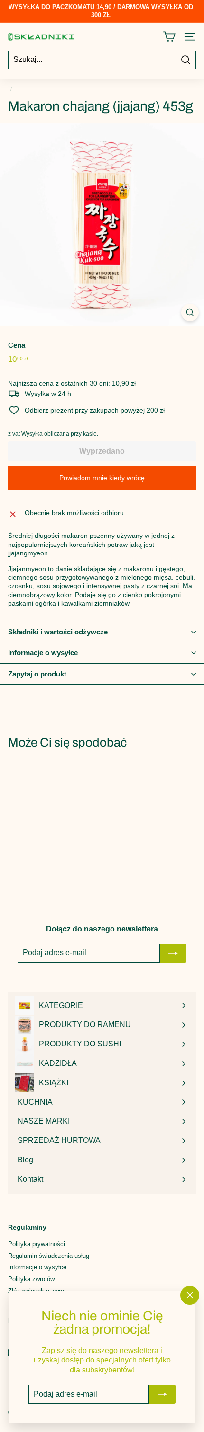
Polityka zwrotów (31, 1279)
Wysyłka (32, 433)
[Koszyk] (169, 37)
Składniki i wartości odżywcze (58, 632)
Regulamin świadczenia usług (48, 1255)
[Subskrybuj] (162, 1394)
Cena (16, 345)
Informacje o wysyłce (43, 653)
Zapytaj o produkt (37, 674)
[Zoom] (190, 312)
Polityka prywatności (36, 1244)
